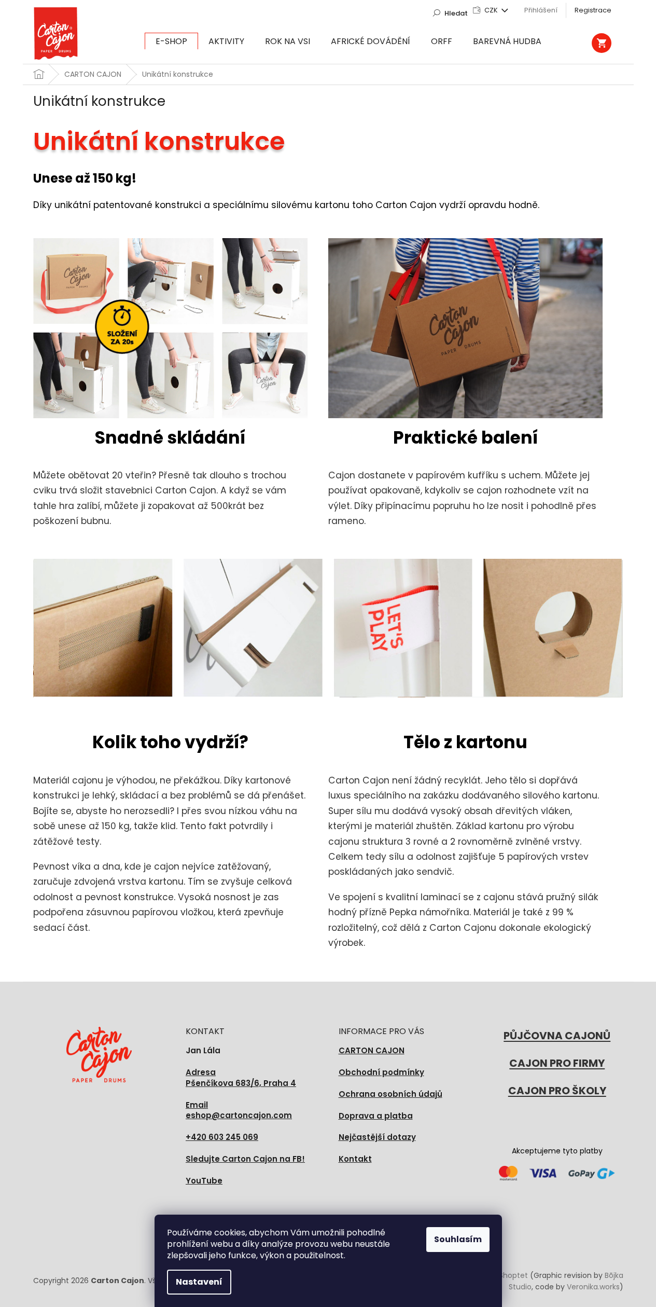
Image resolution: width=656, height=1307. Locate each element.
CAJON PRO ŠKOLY (557, 1090)
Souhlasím (458, 1239)
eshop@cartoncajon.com (239, 1110)
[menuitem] (171, 41)
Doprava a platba (376, 1115)
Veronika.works (593, 1287)
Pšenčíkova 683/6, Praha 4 (241, 1078)
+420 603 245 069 (222, 1137)
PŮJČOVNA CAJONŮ (557, 1035)
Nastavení (199, 1282)
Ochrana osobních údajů (390, 1094)
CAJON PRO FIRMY (557, 1063)
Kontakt (355, 1158)
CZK (491, 10)
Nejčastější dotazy (377, 1137)
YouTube (204, 1180)
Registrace (593, 10)
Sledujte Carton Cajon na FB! (245, 1158)
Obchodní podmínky (381, 1072)
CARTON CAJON (371, 1050)
